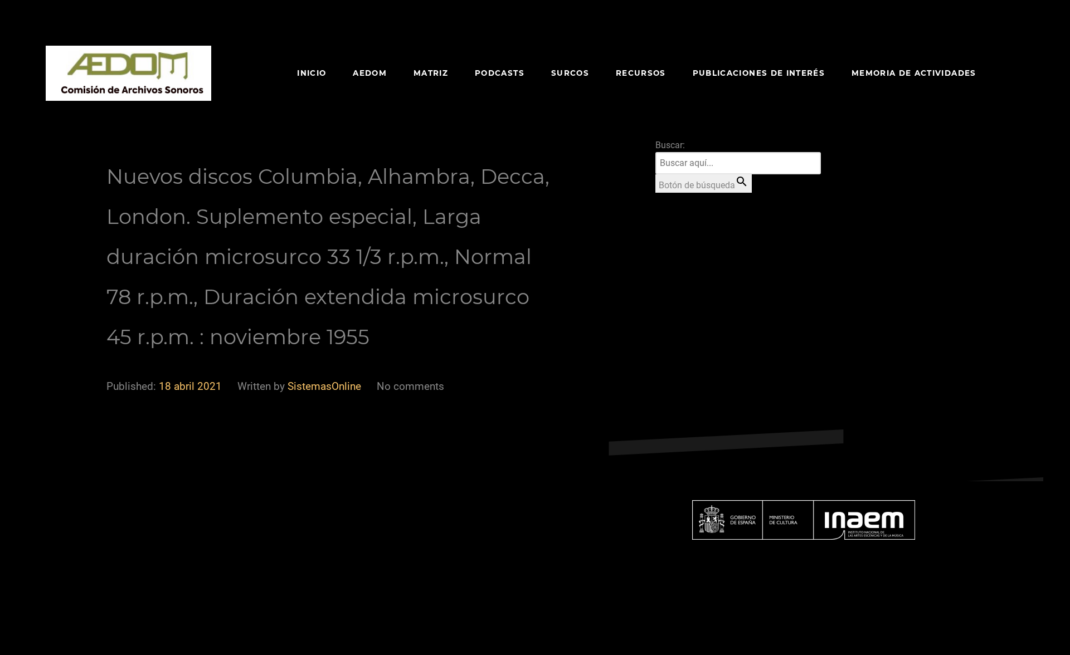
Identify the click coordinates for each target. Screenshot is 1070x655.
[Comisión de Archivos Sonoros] (128, 73)
